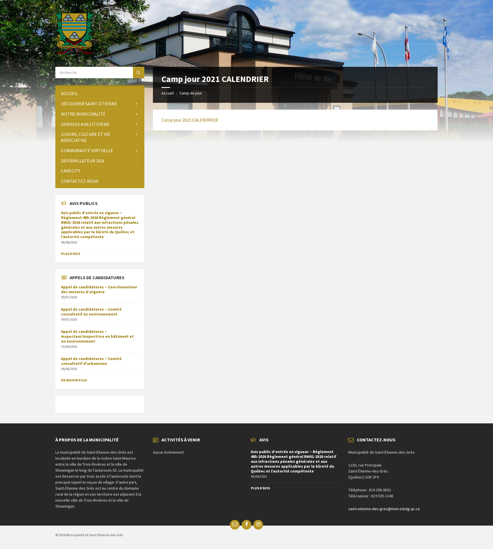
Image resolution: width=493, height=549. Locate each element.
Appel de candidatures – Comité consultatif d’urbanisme (91, 361)
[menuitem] (100, 93)
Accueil (167, 93)
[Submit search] (138, 72)
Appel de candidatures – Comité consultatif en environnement (91, 312)
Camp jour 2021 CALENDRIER (189, 120)
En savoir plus (74, 380)
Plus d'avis (70, 254)
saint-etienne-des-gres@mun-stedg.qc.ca (384, 508)
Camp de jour (190, 93)
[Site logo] (74, 53)
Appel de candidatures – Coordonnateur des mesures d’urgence (99, 289)
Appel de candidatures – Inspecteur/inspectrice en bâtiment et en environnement (97, 336)
